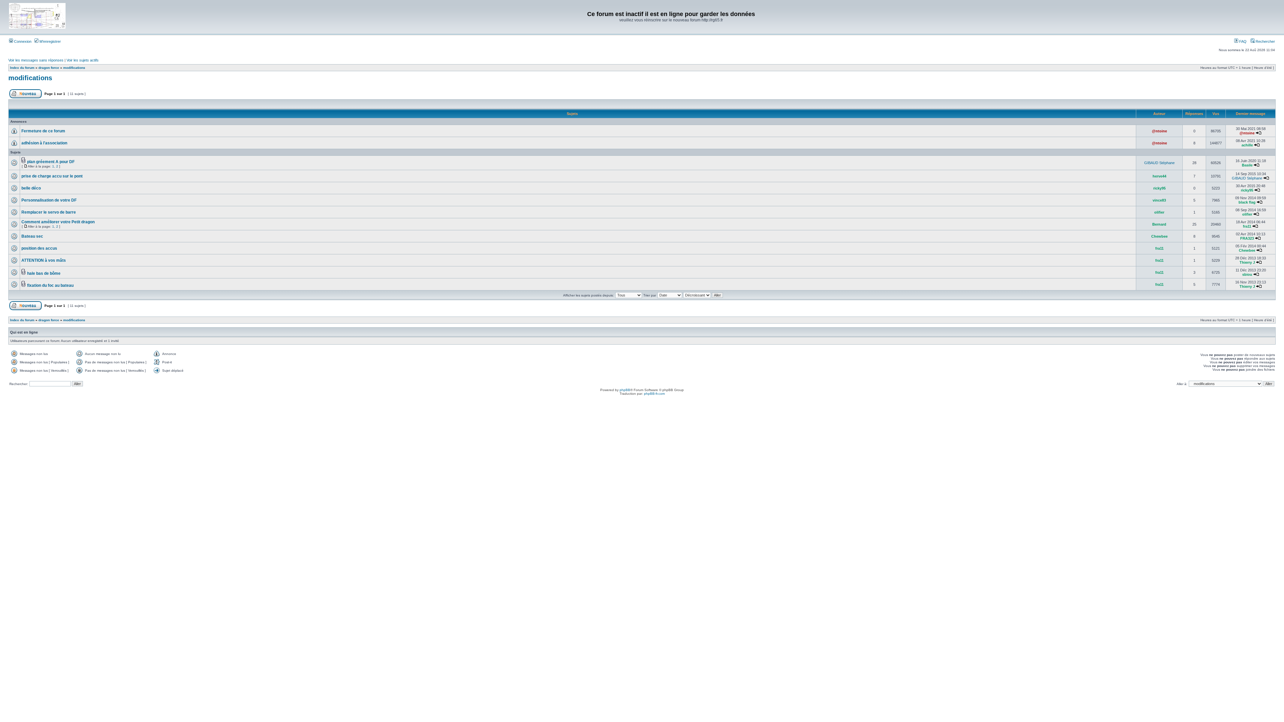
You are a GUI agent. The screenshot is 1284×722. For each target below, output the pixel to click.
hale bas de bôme (44, 273)
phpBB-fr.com (654, 393)
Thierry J (1247, 262)
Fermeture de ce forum (43, 131)
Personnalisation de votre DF (49, 200)
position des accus (39, 248)
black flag (1247, 202)
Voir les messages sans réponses (36, 60)
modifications (74, 68)
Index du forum (22, 68)
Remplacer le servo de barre (48, 212)
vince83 (1159, 200)
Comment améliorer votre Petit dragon (58, 222)
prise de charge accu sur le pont (52, 176)
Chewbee (1159, 236)
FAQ (1242, 41)
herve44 (1159, 176)
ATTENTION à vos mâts (43, 260)
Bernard (1159, 224)
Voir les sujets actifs (83, 60)
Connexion (22, 41)
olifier (1159, 212)
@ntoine (1159, 131)
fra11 (1247, 226)
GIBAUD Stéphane (1159, 163)
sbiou (1247, 274)
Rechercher (1265, 41)
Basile (1247, 165)
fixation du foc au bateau (50, 285)
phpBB (625, 390)
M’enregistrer (49, 41)
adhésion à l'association (44, 143)
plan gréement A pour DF (51, 161)
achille (1247, 145)
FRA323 (1247, 238)
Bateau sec (32, 236)
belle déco (31, 188)
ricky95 (1159, 188)
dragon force (48, 68)
